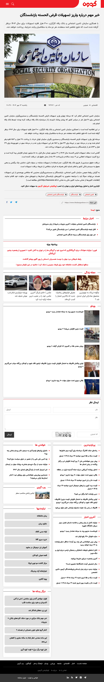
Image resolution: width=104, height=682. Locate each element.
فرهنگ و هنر (37, 663)
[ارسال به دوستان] (45, 105)
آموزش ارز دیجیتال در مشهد (36, 547)
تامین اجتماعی (89, 194)
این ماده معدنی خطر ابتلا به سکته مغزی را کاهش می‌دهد (28, 640)
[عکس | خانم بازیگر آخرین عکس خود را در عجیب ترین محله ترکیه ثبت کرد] (40, 282)
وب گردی (20, 663)
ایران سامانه (22, 678)
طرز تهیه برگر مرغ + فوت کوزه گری (34, 649)
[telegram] (16, 202)
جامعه (59, 663)
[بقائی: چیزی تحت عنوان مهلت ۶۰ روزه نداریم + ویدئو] (91, 386)
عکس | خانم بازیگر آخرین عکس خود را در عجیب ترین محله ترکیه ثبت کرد (40, 296)
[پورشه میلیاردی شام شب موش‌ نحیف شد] (16, 282)
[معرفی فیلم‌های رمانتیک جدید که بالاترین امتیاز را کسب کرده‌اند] (64, 282)
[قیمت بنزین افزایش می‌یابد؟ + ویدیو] (91, 335)
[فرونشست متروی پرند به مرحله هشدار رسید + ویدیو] (91, 317)
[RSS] (72, 678)
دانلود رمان (43, 523)
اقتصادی (95, 105)
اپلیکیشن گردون (43, 670)
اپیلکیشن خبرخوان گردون (47, 186)
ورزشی (52, 663)
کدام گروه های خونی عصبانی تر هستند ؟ (31, 630)
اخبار (73, 663)
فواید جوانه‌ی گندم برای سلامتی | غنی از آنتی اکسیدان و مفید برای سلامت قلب (30, 600)
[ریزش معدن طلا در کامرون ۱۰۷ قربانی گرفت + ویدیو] (91, 352)
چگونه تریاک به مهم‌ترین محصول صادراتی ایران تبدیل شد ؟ (88, 296)
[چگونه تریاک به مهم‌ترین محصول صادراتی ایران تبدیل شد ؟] (88, 282)
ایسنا (93, 210)
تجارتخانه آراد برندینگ (39, 571)
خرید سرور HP (41, 539)
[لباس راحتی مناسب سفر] (42, 495)
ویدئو (46, 663)
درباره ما (54, 670)
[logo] (90, 4)
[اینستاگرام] (81, 678)
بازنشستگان (74, 194)
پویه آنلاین (43, 579)
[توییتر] (76, 678)
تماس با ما (62, 670)
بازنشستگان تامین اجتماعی (55, 194)
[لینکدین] (68, 678)
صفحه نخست (82, 663)
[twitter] (11, 202)
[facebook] (6, 202)
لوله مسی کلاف (41, 531)
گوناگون (28, 663)
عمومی (85, 105)
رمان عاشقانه (42, 516)
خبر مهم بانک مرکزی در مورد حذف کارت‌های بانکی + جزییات (27, 620)
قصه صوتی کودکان (39, 555)
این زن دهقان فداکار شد (37, 610)
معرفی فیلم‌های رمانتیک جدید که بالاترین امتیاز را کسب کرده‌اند (65, 296)
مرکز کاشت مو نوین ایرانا (37, 563)
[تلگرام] (85, 678)
